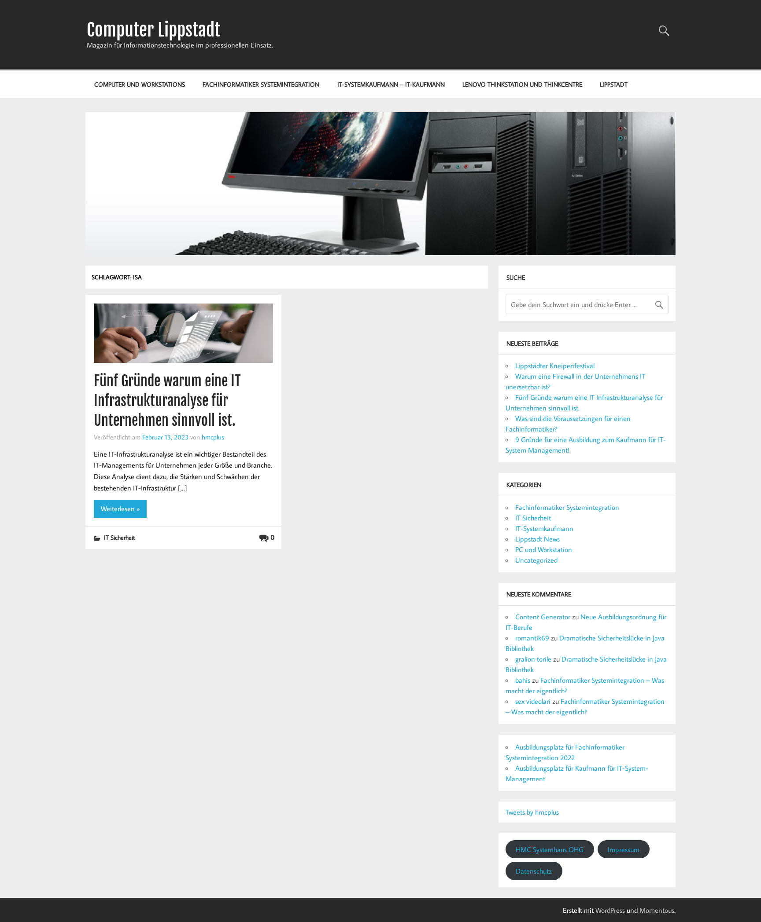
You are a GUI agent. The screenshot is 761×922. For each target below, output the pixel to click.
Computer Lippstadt (153, 30)
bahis (522, 680)
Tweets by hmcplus (532, 812)
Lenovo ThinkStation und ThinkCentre (522, 84)
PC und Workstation (543, 549)
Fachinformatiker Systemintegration (261, 84)
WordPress (610, 910)
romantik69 (532, 637)
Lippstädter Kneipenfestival (555, 365)
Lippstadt (614, 84)
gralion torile (533, 659)
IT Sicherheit (119, 537)
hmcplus (213, 436)
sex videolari (532, 701)
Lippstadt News (537, 538)
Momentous (656, 910)
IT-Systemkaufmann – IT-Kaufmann (391, 84)
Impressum (623, 849)
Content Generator (542, 616)
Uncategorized (536, 560)
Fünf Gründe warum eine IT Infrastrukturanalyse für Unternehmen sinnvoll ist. (167, 400)
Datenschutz (534, 871)
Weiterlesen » (120, 508)
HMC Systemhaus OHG (550, 849)
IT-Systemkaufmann (544, 528)
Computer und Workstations (139, 84)
